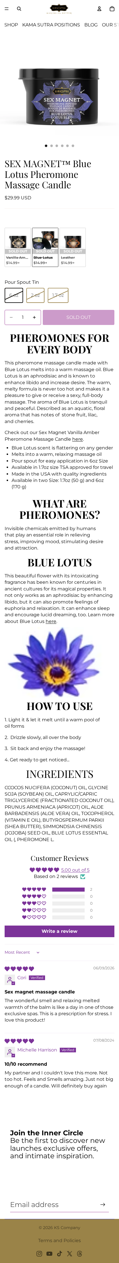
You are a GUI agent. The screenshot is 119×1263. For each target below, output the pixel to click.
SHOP (11, 25)
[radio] (18, 247)
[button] (34, 890)
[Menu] (6, 8)
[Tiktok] (59, 1253)
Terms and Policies (59, 1240)
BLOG (91, 25)
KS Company (67, 1227)
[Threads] (79, 1253)
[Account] (99, 8)
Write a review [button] (59, 931)
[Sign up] (103, 1205)
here (77, 439)
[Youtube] (49, 1253)
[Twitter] (69, 1253)
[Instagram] (39, 1253)
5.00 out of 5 (75, 870)
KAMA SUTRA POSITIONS (51, 25)
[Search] (19, 8)
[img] (19, 969)
